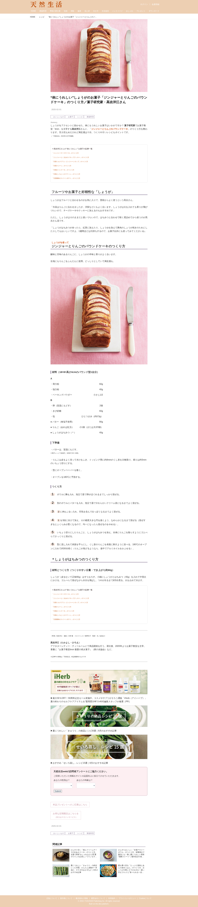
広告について (51, 898)
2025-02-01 (56, 109)
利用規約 (111, 898)
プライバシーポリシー (127, 898)
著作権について (66, 898)
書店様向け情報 (82, 898)
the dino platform (102, 904)
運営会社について (98, 898)
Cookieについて (145, 898)
